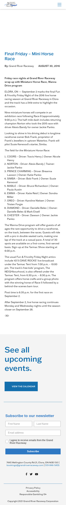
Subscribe (33, 451)
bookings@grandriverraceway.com (25, 465)
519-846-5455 (52, 465)
